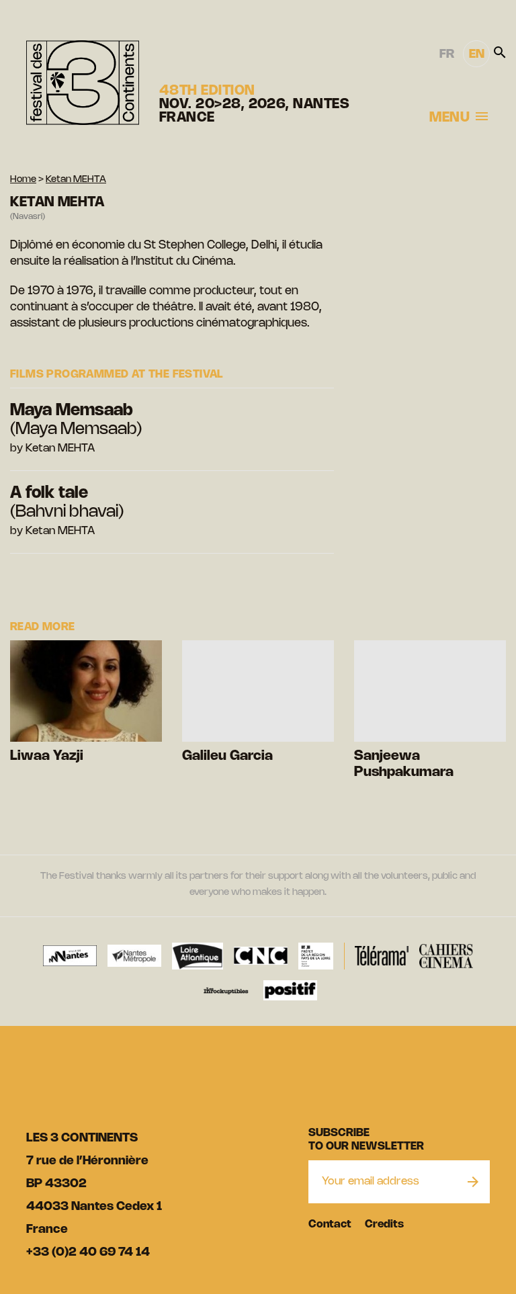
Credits (384, 1224)
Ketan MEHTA (76, 179)
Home (23, 179)
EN (476, 54)
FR (446, 54)
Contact (329, 1224)
